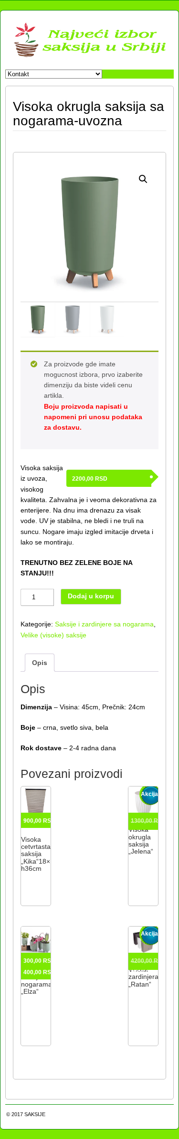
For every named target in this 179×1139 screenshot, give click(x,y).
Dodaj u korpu (91, 596)
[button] (143, 179)
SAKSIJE (34, 1114)
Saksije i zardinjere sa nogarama (104, 624)
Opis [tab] (39, 662)
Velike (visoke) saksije (53, 635)
